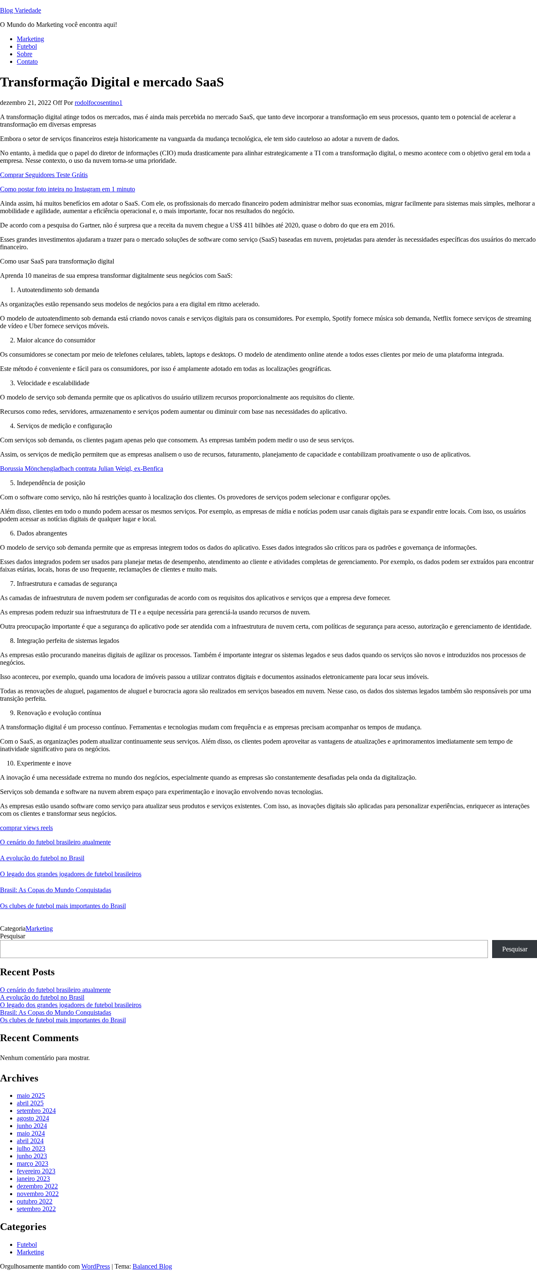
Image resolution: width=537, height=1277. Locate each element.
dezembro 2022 (37, 1186)
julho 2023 (31, 1148)
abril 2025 (30, 1103)
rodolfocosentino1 (99, 102)
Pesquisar (12, 936)
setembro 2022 (36, 1208)
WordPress (95, 1266)
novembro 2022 (38, 1193)
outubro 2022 (34, 1201)
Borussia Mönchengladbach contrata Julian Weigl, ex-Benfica (81, 468)
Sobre (24, 53)
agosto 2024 (33, 1118)
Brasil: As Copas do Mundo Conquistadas (55, 889)
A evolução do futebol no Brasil (42, 858)
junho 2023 (32, 1155)
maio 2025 (31, 1095)
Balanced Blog (152, 1266)
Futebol (27, 46)
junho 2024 (32, 1125)
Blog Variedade (20, 10)
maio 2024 (31, 1133)
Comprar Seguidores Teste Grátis (44, 174)
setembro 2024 (36, 1110)
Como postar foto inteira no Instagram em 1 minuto (67, 189)
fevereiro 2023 (36, 1171)
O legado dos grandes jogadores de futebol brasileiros (70, 873)
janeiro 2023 (33, 1178)
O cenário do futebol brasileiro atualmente (55, 842)
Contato (27, 61)
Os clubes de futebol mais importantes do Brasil (63, 905)
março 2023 (32, 1163)
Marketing (30, 38)
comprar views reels (26, 827)
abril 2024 (30, 1140)
